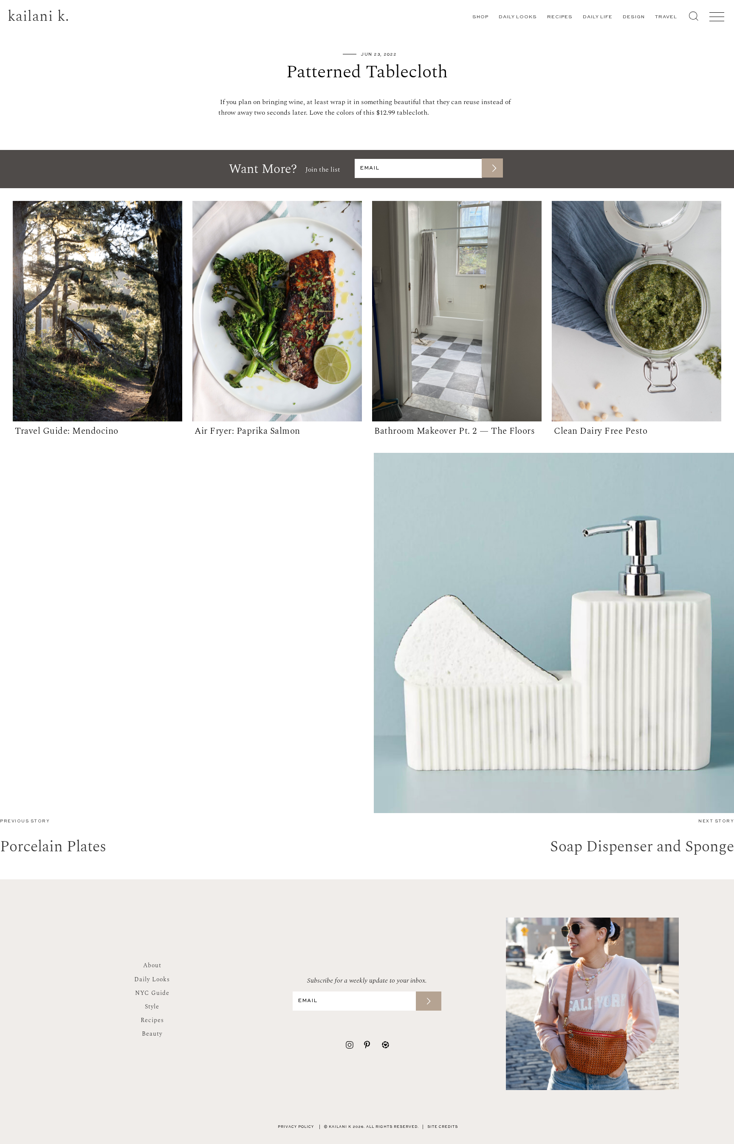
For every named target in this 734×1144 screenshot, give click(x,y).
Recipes (560, 17)
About (152, 965)
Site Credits (442, 1127)
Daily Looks (518, 17)
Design (634, 17)
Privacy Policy (296, 1127)
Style (152, 1006)
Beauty (152, 1033)
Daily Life (598, 17)
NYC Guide (152, 993)
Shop (480, 17)
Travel (666, 17)
